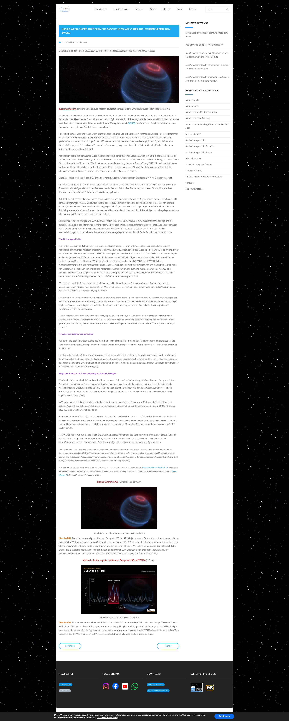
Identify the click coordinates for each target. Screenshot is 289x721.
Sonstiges (189, 183)
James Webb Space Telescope (74, 43)
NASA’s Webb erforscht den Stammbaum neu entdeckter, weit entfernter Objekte (206, 55)
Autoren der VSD (193, 134)
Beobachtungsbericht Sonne (198, 153)
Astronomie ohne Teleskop (197, 118)
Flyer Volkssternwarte (158, 691)
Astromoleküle (192, 106)
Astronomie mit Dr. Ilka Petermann (201, 112)
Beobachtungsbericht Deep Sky (200, 146)
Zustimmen (224, 716)
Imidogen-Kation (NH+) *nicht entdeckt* (204, 45)
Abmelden (64, 691)
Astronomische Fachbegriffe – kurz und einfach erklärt (207, 126)
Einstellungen (148, 715)
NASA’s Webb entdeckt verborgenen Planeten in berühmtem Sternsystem (207, 67)
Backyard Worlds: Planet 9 (153, 467)
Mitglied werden (155, 685)
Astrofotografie (192, 100)
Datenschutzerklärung (107, 717)
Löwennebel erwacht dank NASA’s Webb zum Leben (206, 35)
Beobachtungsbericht (195, 140)
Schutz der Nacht (193, 171)
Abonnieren (65, 685)
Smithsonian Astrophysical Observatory (203, 177)
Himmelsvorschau (193, 159)
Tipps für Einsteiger (194, 189)
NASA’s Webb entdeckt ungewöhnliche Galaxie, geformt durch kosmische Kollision (207, 79)
